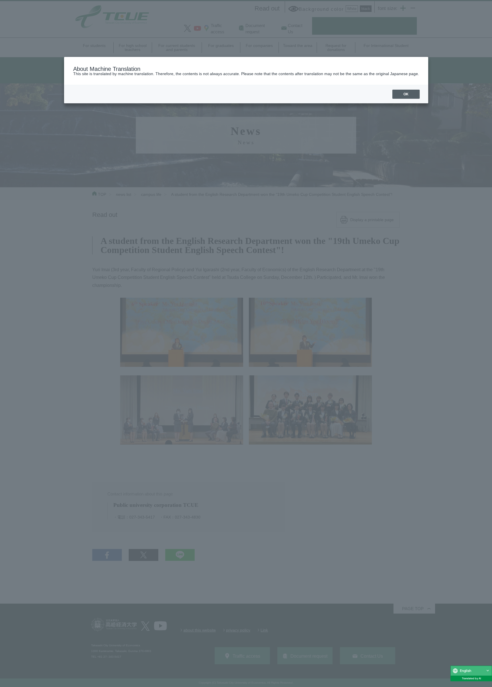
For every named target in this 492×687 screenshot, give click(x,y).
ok (406, 94)
